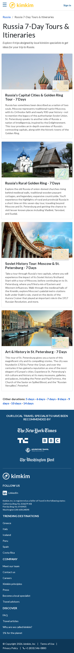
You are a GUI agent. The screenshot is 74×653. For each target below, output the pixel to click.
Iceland (7, 534)
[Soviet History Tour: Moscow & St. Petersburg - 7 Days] (37, 240)
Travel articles (10, 621)
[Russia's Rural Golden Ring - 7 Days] (37, 159)
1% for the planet (12, 632)
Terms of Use (47, 643)
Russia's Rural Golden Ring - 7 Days (32, 183)
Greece (7, 523)
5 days (30, 399)
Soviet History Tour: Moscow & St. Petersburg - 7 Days (32, 265)
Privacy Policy (10, 648)
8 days (62, 399)
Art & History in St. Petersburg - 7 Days (36, 352)
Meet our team (11, 566)
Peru (5, 540)
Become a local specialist (16, 595)
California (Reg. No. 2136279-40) (17, 504)
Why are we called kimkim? (17, 626)
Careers (7, 577)
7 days (51, 399)
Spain (6, 546)
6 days (40, 399)
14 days (28, 403)
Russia (7, 17)
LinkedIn (13, 492)
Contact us (9, 572)
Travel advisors (11, 601)
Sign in (67, 5)
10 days (16, 403)
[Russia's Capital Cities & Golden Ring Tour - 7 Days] (37, 71)
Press (6, 589)
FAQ (5, 615)
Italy (5, 528)
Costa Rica (9, 552)
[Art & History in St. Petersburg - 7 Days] (37, 328)
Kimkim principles (12, 583)
